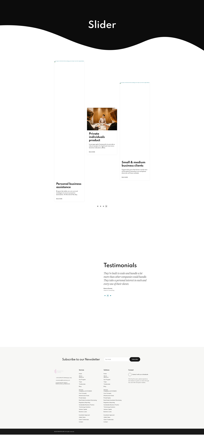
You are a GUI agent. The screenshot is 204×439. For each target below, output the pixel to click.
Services (81, 390)
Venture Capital (83, 409)
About (80, 376)
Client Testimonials (84, 419)
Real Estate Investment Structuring (88, 400)
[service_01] (102, 119)
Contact (81, 422)
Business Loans (83, 411)
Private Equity (82, 398)
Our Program (82, 379)
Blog (80, 386)
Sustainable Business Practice (86, 405)
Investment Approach (84, 415)
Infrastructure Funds (84, 395)
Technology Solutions (84, 407)
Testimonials (82, 384)
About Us (81, 377)
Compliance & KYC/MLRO (85, 391)
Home (80, 373)
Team (80, 382)
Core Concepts (83, 393)
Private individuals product (97, 137)
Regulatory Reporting (84, 402)
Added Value (82, 417)
